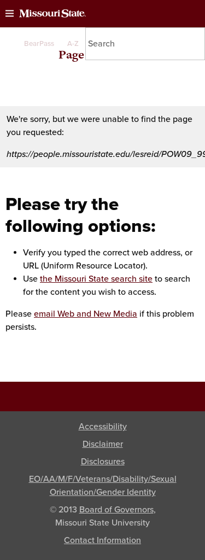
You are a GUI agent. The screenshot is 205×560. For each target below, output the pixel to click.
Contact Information (102, 540)
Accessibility (103, 426)
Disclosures (103, 461)
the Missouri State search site (96, 278)
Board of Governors (116, 509)
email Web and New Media (85, 313)
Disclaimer (103, 444)
